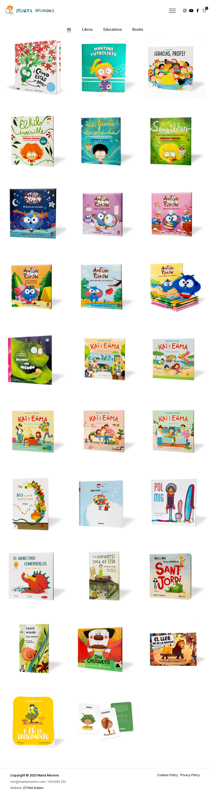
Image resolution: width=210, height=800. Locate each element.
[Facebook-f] (198, 11)
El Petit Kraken (33, 788)
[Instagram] (185, 11)
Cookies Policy (167, 775)
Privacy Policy (190, 775)
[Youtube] (191, 11)
